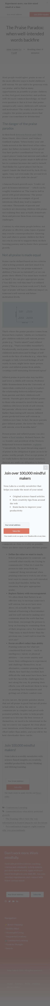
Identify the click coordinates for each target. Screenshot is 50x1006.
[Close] (45, 467)
